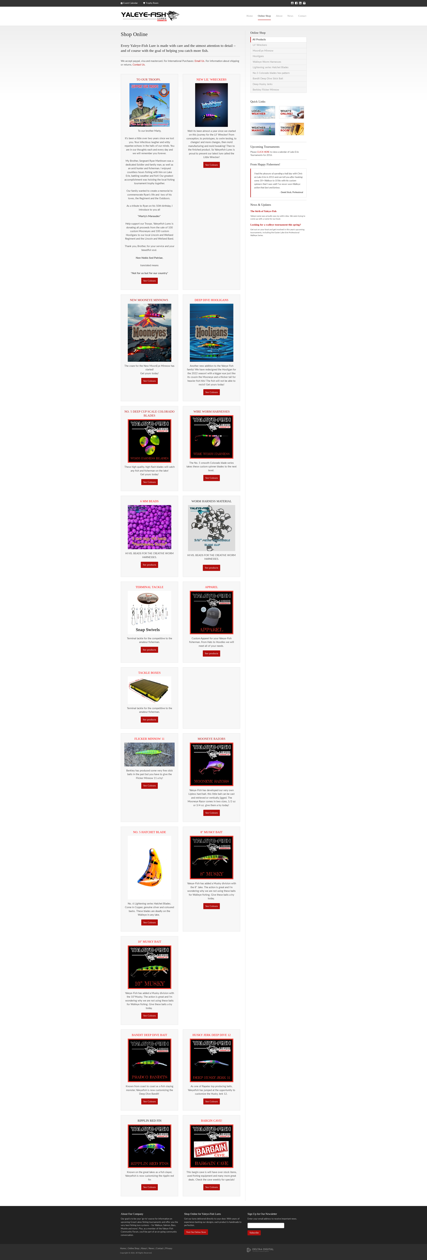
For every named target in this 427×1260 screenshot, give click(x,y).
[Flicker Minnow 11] (149, 754)
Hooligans (258, 56)
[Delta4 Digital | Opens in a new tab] (260, 1250)
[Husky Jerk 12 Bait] (211, 1060)
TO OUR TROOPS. (149, 79)
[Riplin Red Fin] (149, 1146)
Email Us (199, 61)
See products (149, 564)
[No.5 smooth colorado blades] (149, 441)
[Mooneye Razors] (211, 764)
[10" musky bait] (149, 967)
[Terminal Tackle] (149, 527)
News (290, 16)
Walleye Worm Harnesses (267, 62)
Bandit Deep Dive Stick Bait (268, 78)
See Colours (149, 280)
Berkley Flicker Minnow (266, 90)
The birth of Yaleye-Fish (263, 211)
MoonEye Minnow (263, 51)
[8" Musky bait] (211, 857)
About (279, 16)
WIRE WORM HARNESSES (211, 411)
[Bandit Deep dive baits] (149, 1060)
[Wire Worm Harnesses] (211, 437)
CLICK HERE (263, 152)
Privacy (168, 1248)
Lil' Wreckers (260, 45)
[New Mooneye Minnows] (149, 332)
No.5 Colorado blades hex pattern (271, 73)
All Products (259, 39)
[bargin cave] (211, 1146)
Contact (302, 16)
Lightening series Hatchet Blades (271, 67)
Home (250, 16)
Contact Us (139, 65)
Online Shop (264, 16)
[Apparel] (211, 612)
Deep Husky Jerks (263, 84)
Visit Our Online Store (196, 1232)
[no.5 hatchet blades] (149, 867)
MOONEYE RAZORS (211, 738)
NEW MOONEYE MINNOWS (149, 300)
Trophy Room (152, 3)
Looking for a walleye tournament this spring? (275, 224)
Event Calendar (130, 3)
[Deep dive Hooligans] (211, 332)
